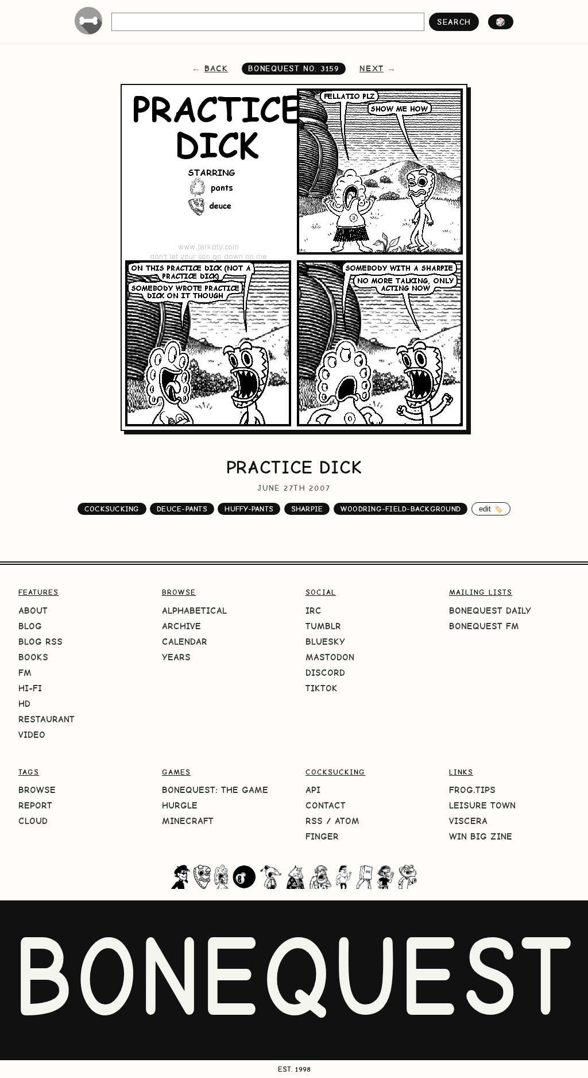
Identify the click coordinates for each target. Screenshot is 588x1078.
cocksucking (112, 509)
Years (176, 657)
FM (25, 672)
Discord (325, 672)
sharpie (307, 509)
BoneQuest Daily (490, 610)
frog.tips (472, 789)
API (312, 789)
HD (24, 703)
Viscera (468, 820)
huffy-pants (249, 509)
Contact (325, 805)
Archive (181, 626)
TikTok (321, 688)
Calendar (184, 641)
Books (33, 657)
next (371, 68)
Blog (30, 626)
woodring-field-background (401, 509)
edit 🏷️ (491, 509)
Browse (37, 789)
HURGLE (180, 805)
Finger (322, 836)
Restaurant (46, 719)
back (216, 68)
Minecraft (188, 820)
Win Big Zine (480, 836)
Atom (347, 820)
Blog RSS (40, 641)
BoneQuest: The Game (215, 789)
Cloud (33, 820)
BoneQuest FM (484, 626)
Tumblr (323, 626)
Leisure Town (482, 805)
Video (31, 734)
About (33, 610)
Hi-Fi (30, 688)
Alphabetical (194, 610)
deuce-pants (182, 509)
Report (35, 805)
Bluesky (325, 641)
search (454, 21)
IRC (313, 610)
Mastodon (329, 657)
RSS (314, 820)
